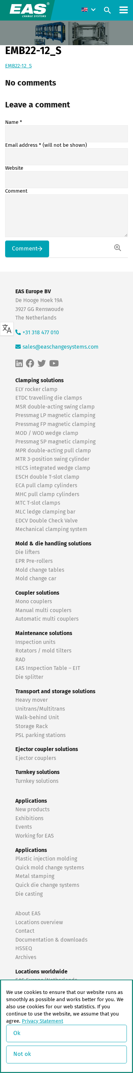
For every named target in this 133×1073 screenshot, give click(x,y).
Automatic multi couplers (46, 619)
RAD (20, 659)
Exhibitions (29, 818)
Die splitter (29, 677)
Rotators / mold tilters (43, 651)
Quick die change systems (47, 885)
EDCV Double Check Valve (46, 520)
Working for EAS (34, 836)
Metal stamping (34, 876)
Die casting (29, 894)
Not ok (22, 1054)
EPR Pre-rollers (34, 561)
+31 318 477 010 (41, 332)
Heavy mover (32, 700)
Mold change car (35, 578)
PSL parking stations (40, 735)
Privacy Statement (42, 1021)
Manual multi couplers (43, 610)
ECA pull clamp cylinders (46, 485)
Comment (16, 191)
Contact (24, 931)
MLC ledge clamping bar (45, 512)
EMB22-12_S (18, 65)
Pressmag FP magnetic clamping (55, 424)
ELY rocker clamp (36, 389)
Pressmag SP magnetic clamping (55, 441)
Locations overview (39, 922)
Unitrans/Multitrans (40, 709)
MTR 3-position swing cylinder (52, 459)
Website (14, 168)
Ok (16, 1033)
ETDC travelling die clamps (48, 398)
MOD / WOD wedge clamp (46, 433)
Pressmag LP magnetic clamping (55, 415)
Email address (46, 145)
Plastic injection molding (46, 859)
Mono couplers (33, 601)
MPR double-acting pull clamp (53, 450)
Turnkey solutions (36, 781)
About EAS (28, 913)
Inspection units (35, 642)
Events (24, 827)
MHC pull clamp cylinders (47, 494)
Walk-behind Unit (37, 717)
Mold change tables (39, 570)
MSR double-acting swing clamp (55, 407)
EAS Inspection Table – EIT (47, 668)
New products (33, 809)
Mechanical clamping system (51, 529)
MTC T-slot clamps (37, 503)
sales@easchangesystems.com (61, 347)
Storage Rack (31, 726)
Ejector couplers (35, 758)
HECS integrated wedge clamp (52, 468)
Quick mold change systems (49, 867)
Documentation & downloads (51, 940)
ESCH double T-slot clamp (47, 477)
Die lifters (27, 552)
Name (13, 122)
